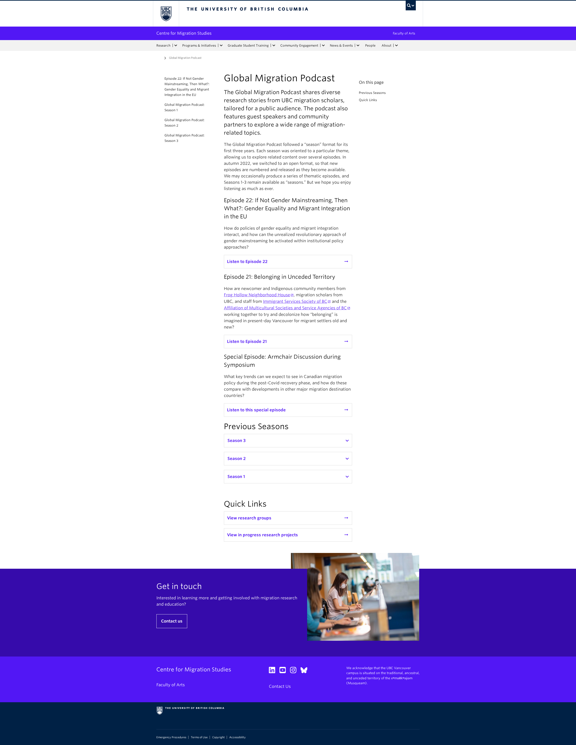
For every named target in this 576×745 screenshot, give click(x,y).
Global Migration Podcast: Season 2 (184, 122)
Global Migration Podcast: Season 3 (184, 138)
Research (163, 45)
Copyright (218, 737)
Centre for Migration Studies (184, 33)
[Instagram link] (295, 671)
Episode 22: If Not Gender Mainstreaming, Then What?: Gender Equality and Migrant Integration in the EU (186, 87)
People (370, 45)
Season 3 (236, 440)
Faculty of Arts (404, 33)
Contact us (171, 621)
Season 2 (236, 458)
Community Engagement (299, 45)
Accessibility (237, 737)
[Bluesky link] (306, 671)
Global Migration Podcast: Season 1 (184, 107)
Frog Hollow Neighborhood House (257, 294)
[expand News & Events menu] (358, 45)
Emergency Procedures (171, 737)
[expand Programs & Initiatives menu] (221, 45)
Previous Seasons (372, 93)
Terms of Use (199, 737)
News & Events (341, 45)
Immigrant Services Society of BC (295, 301)
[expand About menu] (396, 45)
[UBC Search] (411, 5)
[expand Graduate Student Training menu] (274, 45)
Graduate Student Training (248, 45)
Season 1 (236, 476)
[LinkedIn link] (274, 671)
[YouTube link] (284, 671)
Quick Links (368, 100)
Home (159, 57)
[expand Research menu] (176, 45)
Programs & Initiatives (199, 45)
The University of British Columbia (166, 14)
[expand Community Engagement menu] (323, 45)
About (386, 45)
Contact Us (280, 686)
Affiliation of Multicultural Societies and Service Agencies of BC (285, 308)
